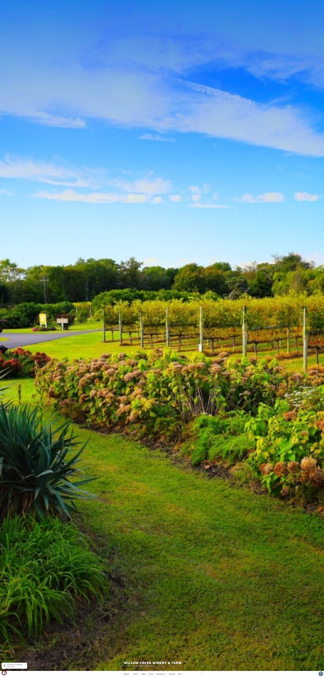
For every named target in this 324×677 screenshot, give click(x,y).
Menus (144, 674)
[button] (321, 674)
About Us (126, 674)
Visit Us (135, 674)
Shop (179, 674)
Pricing (151, 674)
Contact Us (172, 674)
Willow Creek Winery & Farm (153, 663)
